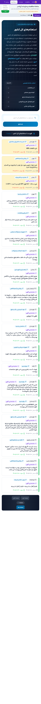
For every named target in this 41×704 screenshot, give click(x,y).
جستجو (20, 124)
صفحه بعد (20, 507)
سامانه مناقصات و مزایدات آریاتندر (28, 7)
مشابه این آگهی (30, 145)
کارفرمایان (34, 55)
